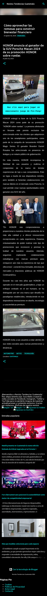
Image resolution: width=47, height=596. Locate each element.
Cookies (8, 584)
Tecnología (29, 353)
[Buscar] (43, 4)
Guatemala (14, 356)
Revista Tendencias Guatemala (20, 4)
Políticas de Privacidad (15, 587)
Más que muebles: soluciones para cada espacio (20, 544)
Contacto (9, 591)
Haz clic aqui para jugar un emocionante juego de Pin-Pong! (23, 109)
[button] (4, 63)
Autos (19, 353)
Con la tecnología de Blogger (25, 569)
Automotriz (9, 353)
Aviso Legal (10, 589)
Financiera (21, 35)
